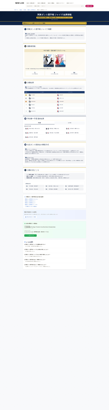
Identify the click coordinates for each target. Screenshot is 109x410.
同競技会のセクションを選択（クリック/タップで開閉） (54, 23)
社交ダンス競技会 (51, 3)
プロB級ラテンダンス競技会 (30, 206)
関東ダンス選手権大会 (32, 9)
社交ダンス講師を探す (42, 3)
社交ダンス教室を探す (31, 3)
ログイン (82, 6)
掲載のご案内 (36, 6)
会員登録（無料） (89, 6)
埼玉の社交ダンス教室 (31, 216)
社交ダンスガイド (70, 3)
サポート (43, 6)
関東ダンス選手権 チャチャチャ (31, 199)
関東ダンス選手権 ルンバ (29, 202)
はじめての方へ (30, 6)
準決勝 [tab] (39, 122)
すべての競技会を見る (29, 235)
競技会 (21, 9)
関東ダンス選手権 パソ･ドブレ (31, 204)
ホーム (17, 9)
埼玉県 (25, 9)
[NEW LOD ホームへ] (20, 3)
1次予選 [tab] (69, 122)
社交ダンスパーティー (60, 3)
